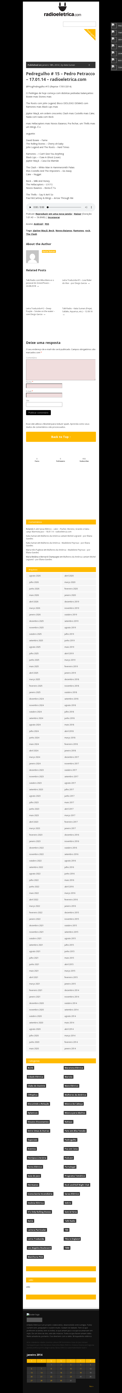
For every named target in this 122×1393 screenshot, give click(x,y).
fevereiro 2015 (71, 977)
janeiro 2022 (35, 919)
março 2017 (69, 815)
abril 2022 (33, 899)
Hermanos (33, 1185)
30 (61, 1381)
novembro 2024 (36, 705)
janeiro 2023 (35, 841)
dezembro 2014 (71, 990)
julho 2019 (69, 634)
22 (51, 1377)
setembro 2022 (36, 867)
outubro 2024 (35, 711)
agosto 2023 (35, 796)
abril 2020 (69, 575)
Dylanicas (33, 1112)
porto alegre (44, 1347)
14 (41, 1373)
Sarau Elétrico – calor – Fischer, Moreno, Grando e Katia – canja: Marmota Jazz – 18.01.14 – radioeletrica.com (58, 530)
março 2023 (34, 828)
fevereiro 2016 (71, 899)
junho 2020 (34, 1042)
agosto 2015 (70, 938)
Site (27, 400)
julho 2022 (34, 880)
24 (71, 1377)
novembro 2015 (71, 919)
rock (87, 230)
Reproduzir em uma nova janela (54, 213)
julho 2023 (34, 802)
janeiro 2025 (35, 692)
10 (71, 1369)
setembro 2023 (36, 789)
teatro (84, 1347)
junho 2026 (34, 588)
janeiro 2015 (70, 983)
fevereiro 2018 (71, 744)
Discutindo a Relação (38, 1103)
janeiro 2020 (70, 595)
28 (41, 1381)
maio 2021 (34, 970)
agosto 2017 (70, 783)
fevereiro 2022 (35, 912)
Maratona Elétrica (74, 1067)
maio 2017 (69, 802)
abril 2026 (33, 601)
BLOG (30, 1067)
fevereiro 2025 (35, 685)
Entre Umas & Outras (38, 1131)
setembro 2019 (71, 621)
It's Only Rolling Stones (39, 1212)
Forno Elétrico (35, 1167)
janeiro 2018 (70, 750)
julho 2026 (34, 582)
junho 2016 (69, 873)
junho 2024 (34, 737)
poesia (29, 1347)
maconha (56, 1345)
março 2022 (34, 906)
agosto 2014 (70, 1016)
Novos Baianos (64, 230)
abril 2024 (33, 750)
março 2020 (69, 582)
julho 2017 (69, 789)
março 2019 (69, 660)
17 (71, 1373)
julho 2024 (34, 731)
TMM (67, 1248)
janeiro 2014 (70, 1048)
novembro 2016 (71, 841)
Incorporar (54, 217)
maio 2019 (69, 647)
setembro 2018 (71, 698)
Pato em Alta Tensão (75, 1131)
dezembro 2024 (36, 698)
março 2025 (34, 679)
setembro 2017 (71, 776)
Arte (28, 1342)
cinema (49, 1342)
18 (81, 1373)
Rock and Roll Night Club (77, 1185)
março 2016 (69, 893)
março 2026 (34, 608)
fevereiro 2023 (35, 834)
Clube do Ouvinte (36, 1085)
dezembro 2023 (36, 770)
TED (66, 1230)
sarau (52, 1347)
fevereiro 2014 (71, 1042)
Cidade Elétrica (35, 1076)
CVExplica (32, 1094)
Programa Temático (75, 1176)
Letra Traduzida (36, 1239)
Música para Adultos (75, 1112)
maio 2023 (34, 815)
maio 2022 (34, 893)
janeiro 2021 (35, 996)
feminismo (66, 1342)
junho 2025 (34, 660)
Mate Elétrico (71, 1085)
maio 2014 (69, 1022)
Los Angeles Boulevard (39, 1248)
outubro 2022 (35, 860)
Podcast (69, 1158)
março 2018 (69, 737)
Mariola (68, 1076)
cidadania (35, 1342)
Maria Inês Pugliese (34, 549)
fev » (91, 1386)
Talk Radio (70, 1221)
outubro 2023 (35, 783)
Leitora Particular (37, 1230)
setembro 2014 (71, 1009)
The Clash (31, 234)
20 (32, 1377)
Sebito (68, 1203)
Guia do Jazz (34, 1176)
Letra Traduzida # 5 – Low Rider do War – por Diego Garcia (77, 282)
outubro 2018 (70, 692)
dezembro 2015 (71, 912)
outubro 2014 (70, 1003)
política (36, 1347)
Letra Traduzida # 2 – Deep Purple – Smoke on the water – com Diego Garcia (40, 311)
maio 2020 (34, 1048)
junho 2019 (69, 640)
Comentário (31, 357)
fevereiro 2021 (35, 990)
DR (60, 1342)
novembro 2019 (71, 608)
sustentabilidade (74, 1347)
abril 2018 (69, 731)
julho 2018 (69, 711)
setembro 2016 (71, 854)
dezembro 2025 (36, 621)
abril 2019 (69, 653)
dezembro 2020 (36, 1003)
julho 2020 (34, 1035)
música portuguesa (86, 1345)
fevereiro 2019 (71, 666)
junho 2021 (34, 964)
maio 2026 (34, 595)
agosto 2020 (35, 1029)
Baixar (77, 213)
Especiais (32, 1140)
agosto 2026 (35, 575)
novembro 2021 (36, 932)
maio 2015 (69, 958)
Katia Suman (49, 251)
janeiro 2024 (35, 763)
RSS (47, 223)
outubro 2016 (70, 847)
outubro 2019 (70, 614)
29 (51, 1381)
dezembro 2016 (71, 834)
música (75, 1345)
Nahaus (68, 1121)
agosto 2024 (35, 724)
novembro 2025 (36, 627)
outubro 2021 (35, 938)
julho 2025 (34, 653)
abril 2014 (69, 1029)
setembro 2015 (71, 932)
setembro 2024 (36, 718)
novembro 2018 (71, 685)
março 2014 (69, 1035)
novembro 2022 (36, 854)
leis (41, 1345)
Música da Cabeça (74, 1103)
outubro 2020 (35, 1016)
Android (38, 223)
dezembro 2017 (71, 757)
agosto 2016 (70, 860)
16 (61, 1373)
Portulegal (70, 1167)
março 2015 (69, 970)
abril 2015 (69, 964)
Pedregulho (91, 33)
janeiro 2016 (70, 906)
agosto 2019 (70, 627)
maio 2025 (34, 666)
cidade (42, 1342)
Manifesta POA (35, 1257)
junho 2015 (69, 951)
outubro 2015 (70, 925)
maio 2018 (69, 724)
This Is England (72, 1239)
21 (41, 1377)
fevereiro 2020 (71, 588)
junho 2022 (34, 886)
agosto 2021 (35, 951)
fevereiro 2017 (71, 822)
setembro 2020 (36, 1022)
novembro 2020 (36, 1009)
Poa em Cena (71, 1149)
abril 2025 (33, 673)
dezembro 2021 (36, 925)
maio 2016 (69, 880)
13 (32, 1373)
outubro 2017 (70, 770)
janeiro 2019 (70, 673)
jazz (38, 1345)
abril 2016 (69, 886)
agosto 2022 (35, 873)
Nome (29, 382)
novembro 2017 (71, 763)
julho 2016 (69, 867)
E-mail (29, 391)
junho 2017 (69, 796)
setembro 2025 (36, 640)
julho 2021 (34, 958)
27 (32, 1381)
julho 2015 (69, 945)
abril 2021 (33, 977)
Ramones (78, 230)
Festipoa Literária (37, 1158)
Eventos (32, 1149)
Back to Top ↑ (61, 437)
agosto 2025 (35, 647)
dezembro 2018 (71, 679)
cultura (55, 1342)
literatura (47, 1345)
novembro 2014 (71, 996)
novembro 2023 (36, 776)
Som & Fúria (71, 1212)
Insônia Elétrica (36, 1203)
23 (61, 1377)
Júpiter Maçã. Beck (43, 230)
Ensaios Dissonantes (38, 1121)
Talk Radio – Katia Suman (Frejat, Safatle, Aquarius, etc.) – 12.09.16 (77, 310)
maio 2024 (34, 744)
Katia (30, 1221)
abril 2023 (33, 822)
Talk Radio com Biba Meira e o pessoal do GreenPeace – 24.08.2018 (40, 283)
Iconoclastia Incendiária (40, 1194)
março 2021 (34, 983)
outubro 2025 (35, 634)
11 (81, 1369)
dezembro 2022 (36, 847)
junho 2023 (34, 809)
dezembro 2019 (71, 601)
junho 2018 (69, 718)
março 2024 (34, 757)
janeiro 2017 (70, 828)
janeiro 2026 (35, 614)
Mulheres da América (75, 1094)
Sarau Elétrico (72, 1194)
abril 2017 (69, 809)
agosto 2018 (70, 705)
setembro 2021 (36, 945)
